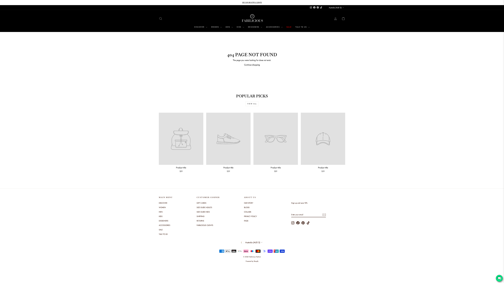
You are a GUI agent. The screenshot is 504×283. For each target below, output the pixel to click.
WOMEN (215, 27)
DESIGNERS (254, 27)
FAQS (246, 220)
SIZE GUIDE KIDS (203, 212)
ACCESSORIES (273, 27)
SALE (289, 27)
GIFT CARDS (201, 203)
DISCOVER (199, 27)
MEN (228, 27)
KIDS (239, 27)
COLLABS (247, 212)
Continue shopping (252, 64)
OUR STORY (248, 203)
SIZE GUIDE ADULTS (204, 207)
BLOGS (247, 207)
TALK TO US (301, 27)
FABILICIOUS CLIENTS (205, 225)
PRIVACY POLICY (250, 216)
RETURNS (200, 220)
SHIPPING (200, 216)
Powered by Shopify (252, 261)
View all (252, 104)
